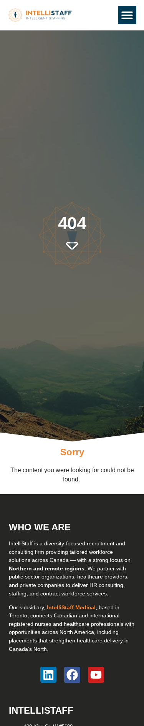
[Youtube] (96, 675)
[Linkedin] (48, 675)
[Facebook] (72, 675)
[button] (127, 15)
